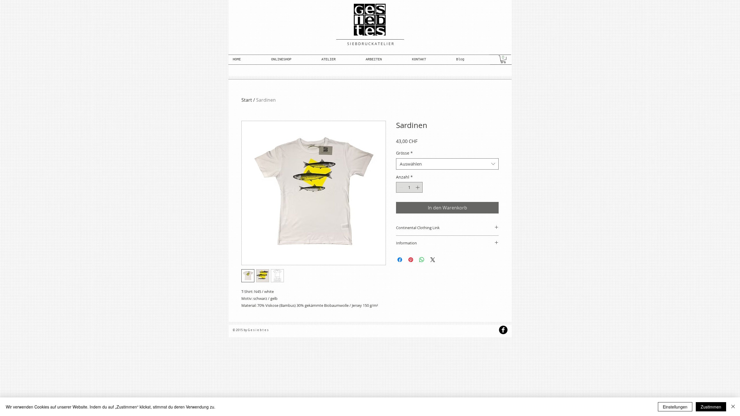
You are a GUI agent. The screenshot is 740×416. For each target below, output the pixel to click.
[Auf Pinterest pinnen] (410, 259)
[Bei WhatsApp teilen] (421, 259)
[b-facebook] (503, 330)
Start (246, 100)
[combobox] (447, 164)
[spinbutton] (409, 187)
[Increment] (418, 187)
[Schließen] (733, 406)
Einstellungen (675, 407)
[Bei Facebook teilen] (399, 259)
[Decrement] (400, 187)
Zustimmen (711, 407)
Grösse (404, 153)
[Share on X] (432, 259)
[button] (292, 59)
